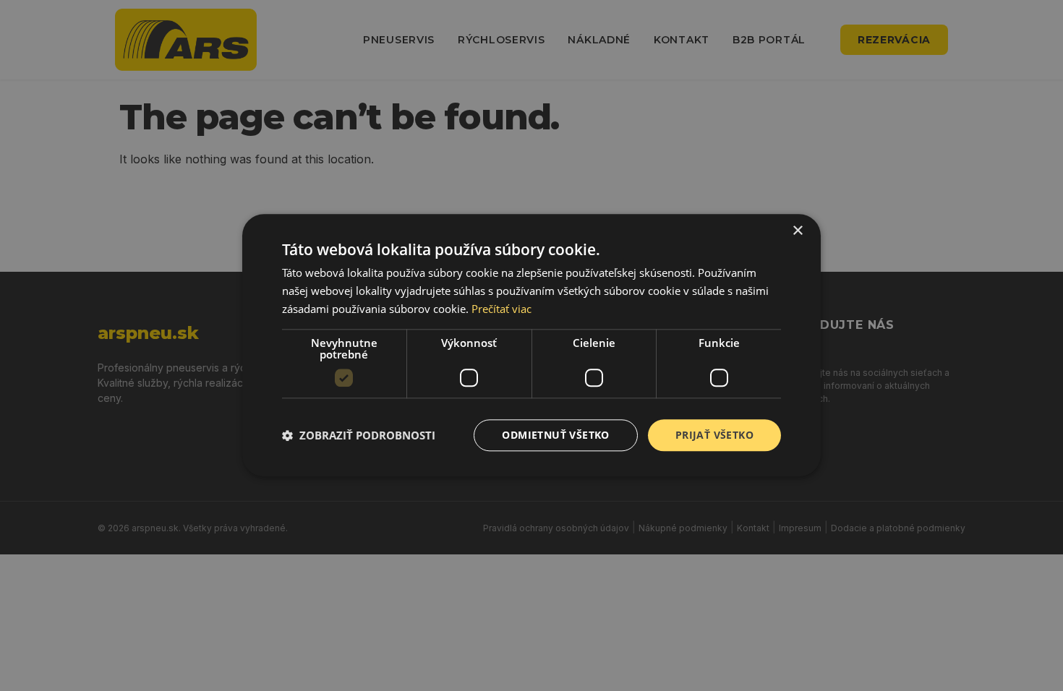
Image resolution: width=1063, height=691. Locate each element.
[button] (358, 435)
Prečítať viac (501, 308)
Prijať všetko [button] (714, 435)
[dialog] (531, 345)
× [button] (797, 231)
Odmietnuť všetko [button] (555, 435)
